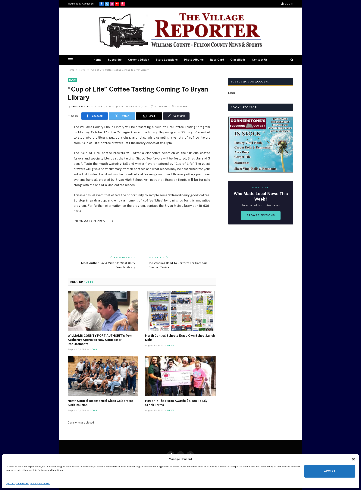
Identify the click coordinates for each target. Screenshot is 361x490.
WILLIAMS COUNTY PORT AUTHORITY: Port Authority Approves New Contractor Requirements (100, 340)
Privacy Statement (40, 483)
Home (97, 59)
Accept (330, 471)
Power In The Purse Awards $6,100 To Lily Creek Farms (176, 403)
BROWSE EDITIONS (260, 215)
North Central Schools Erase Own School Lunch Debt (180, 338)
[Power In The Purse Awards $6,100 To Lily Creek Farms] (180, 376)
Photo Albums (194, 59)
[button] (353, 459)
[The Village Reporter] (180, 31)
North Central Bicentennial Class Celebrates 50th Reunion (100, 403)
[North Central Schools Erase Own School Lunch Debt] (180, 311)
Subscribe (115, 59)
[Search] (291, 60)
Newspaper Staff (80, 106)
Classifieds (238, 59)
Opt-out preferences (17, 483)
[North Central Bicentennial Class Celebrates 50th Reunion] (103, 376)
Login (231, 92)
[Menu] (70, 60)
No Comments (162, 106)
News (72, 80)
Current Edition (138, 59)
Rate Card (217, 59)
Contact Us (260, 59)
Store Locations (166, 59)
